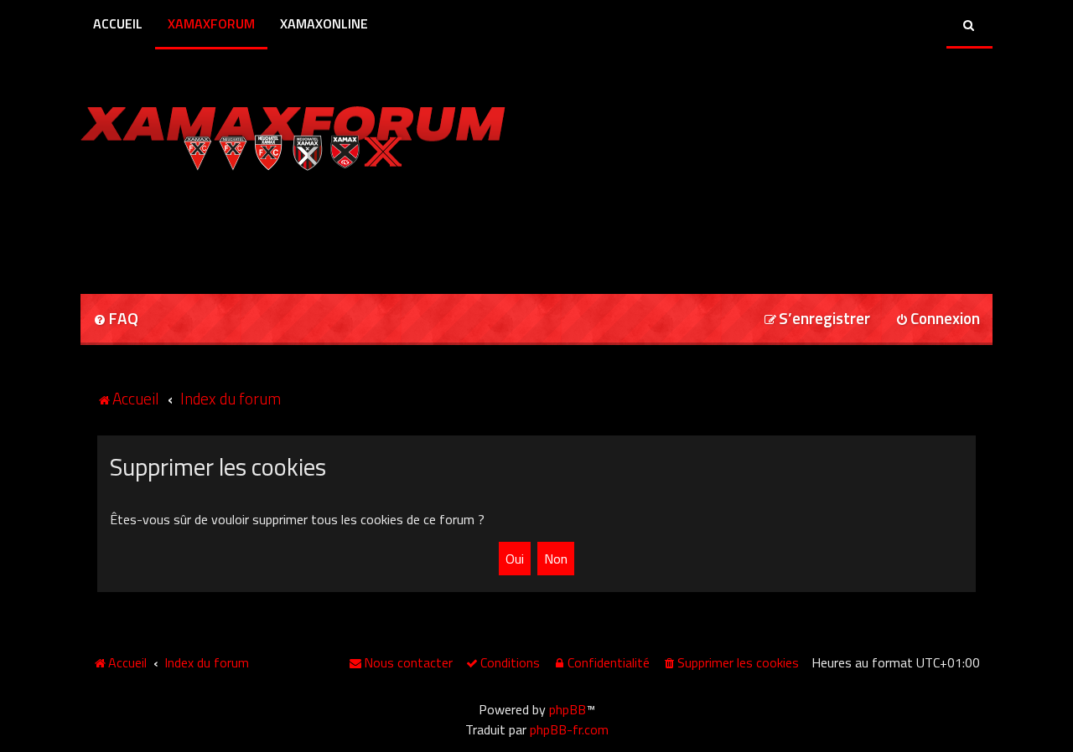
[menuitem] (115, 319)
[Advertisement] (276, 227)
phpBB (567, 709)
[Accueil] (292, 134)
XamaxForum (211, 23)
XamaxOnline (324, 23)
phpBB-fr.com (569, 729)
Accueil (118, 23)
